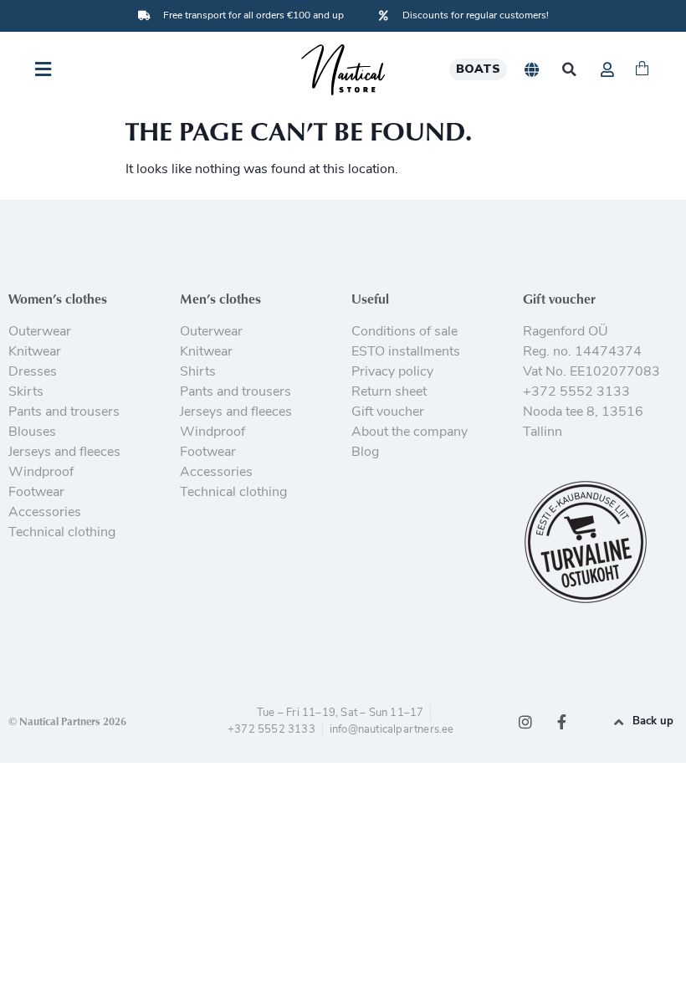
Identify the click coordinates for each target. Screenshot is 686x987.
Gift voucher (559, 298)
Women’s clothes (57, 298)
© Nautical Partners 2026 (67, 721)
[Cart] (642, 69)
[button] (569, 70)
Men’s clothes (220, 298)
